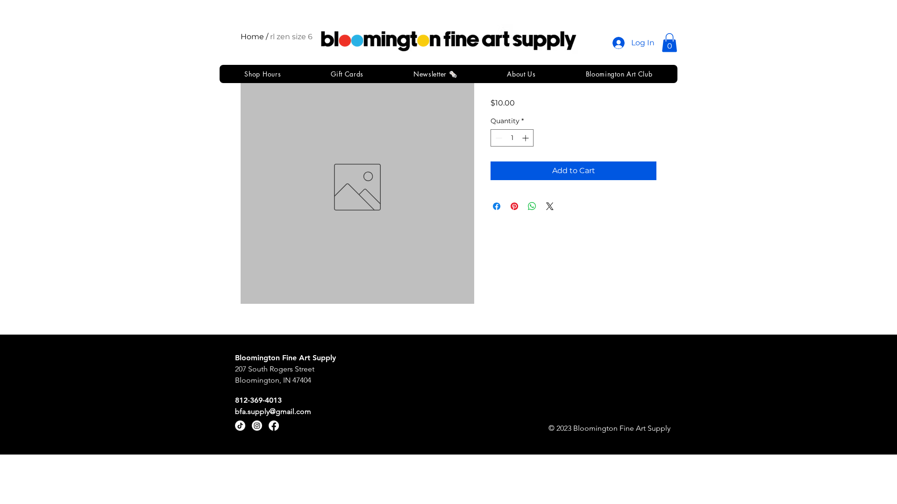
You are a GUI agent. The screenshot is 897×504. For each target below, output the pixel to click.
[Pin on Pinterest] (514, 206)
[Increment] (526, 138)
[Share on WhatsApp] (532, 206)
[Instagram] (257, 425)
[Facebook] (274, 425)
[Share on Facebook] (496, 206)
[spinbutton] (512, 138)
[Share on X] (549, 206)
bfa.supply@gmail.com (273, 411)
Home (252, 36)
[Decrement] (498, 138)
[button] (669, 42)
